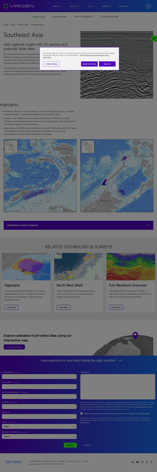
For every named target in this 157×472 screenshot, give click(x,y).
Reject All (107, 64)
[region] (79, 58)
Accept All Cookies (89, 64)
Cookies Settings (51, 64)
